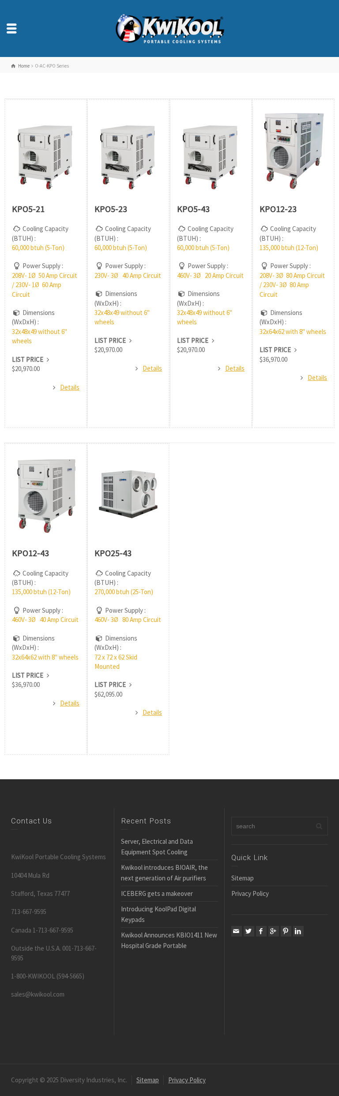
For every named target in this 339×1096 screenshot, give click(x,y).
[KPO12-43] (45, 494)
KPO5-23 (110, 208)
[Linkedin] (298, 931)
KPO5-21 (28, 208)
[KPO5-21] (45, 150)
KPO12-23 (278, 208)
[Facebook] (261, 931)
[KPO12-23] (293, 150)
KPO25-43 (113, 552)
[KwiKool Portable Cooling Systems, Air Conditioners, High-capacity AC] (169, 27)
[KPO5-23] (128, 150)
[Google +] (273, 931)
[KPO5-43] (211, 150)
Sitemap (242, 878)
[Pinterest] (286, 931)
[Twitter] (249, 931)
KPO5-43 (193, 208)
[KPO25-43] (128, 494)
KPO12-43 (30, 552)
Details (69, 387)
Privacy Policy (250, 893)
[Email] (236, 931)
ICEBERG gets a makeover (157, 893)
